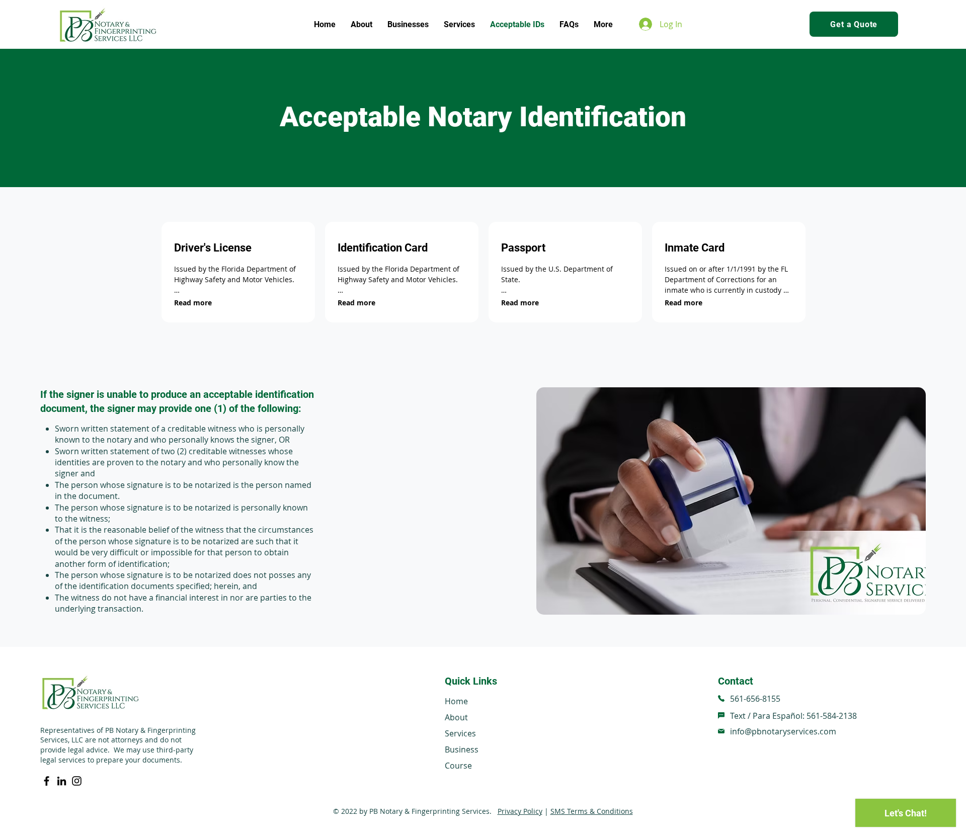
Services (460, 733)
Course (458, 765)
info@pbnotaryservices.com (783, 731)
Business (461, 749)
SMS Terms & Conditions (591, 811)
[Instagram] (76, 781)
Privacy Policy (520, 811)
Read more (193, 302)
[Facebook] (46, 781)
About (456, 717)
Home (456, 701)
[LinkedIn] (61, 781)
